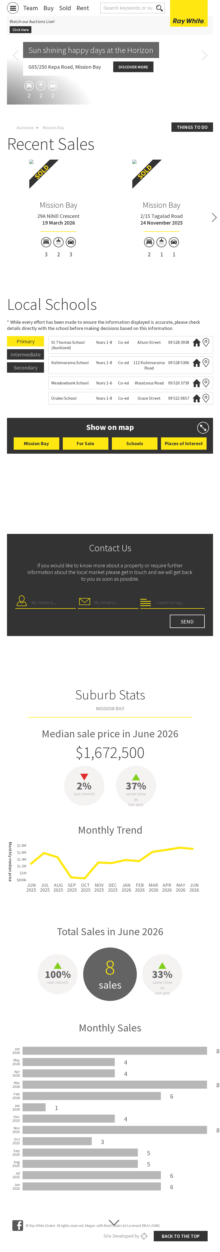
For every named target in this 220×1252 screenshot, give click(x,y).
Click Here (20, 29)
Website (197, 342)
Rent (82, 8)
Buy (48, 8)
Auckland (25, 127)
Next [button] (204, 55)
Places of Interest (184, 443)
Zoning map (206, 342)
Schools (134, 443)
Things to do (192, 127)
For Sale (85, 443)
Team (30, 8)
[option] (59, 209)
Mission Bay (58, 205)
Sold (65, 8)
